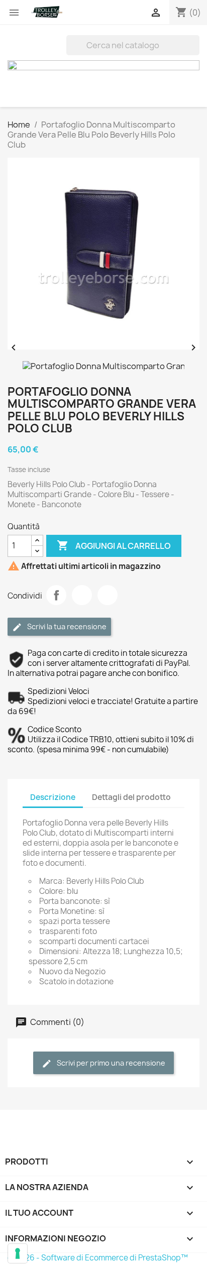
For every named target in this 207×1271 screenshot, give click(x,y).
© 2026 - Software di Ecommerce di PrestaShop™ (98, 1257)
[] (195, 52)
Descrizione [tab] (52, 797)
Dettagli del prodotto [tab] (131, 797)
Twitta (82, 595)
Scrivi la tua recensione (66, 626)
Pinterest (107, 595)
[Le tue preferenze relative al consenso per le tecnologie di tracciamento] (17, 1253)
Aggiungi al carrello (114, 545)
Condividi (56, 595)
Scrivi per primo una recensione (110, 1063)
